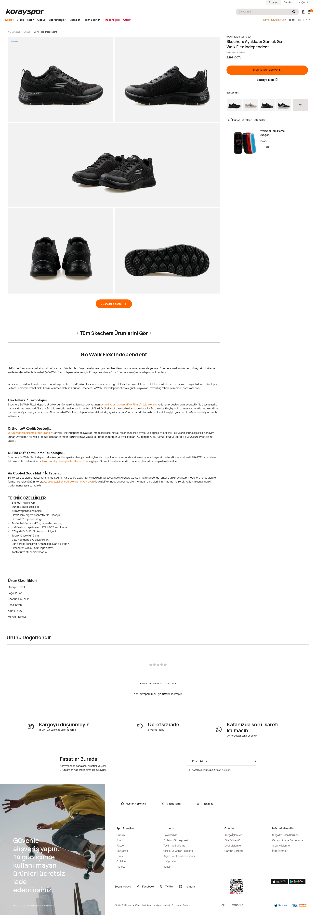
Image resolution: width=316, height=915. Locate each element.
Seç (267, 146)
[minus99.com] (223, 905)
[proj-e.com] (237, 905)
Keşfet (9, 20)
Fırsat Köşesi (112, 20)
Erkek (20, 20)
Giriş (172, 694)
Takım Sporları (92, 20)
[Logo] (25, 12)
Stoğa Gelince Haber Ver (265, 69)
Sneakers (288, 2)
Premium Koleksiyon (274, 20)
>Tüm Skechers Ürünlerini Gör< (114, 333)
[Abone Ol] (253, 761)
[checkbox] (188, 770)
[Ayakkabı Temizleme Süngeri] (243, 143)
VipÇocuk (303, 2)
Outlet (127, 20)
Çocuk (41, 20)
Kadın (30, 20)
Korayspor (274, 2)
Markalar (74, 20)
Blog (292, 20)
